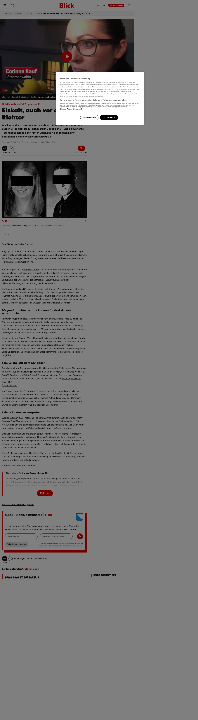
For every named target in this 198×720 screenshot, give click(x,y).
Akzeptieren (109, 117)
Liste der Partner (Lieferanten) (71, 109)
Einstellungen (89, 117)
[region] (100, 98)
